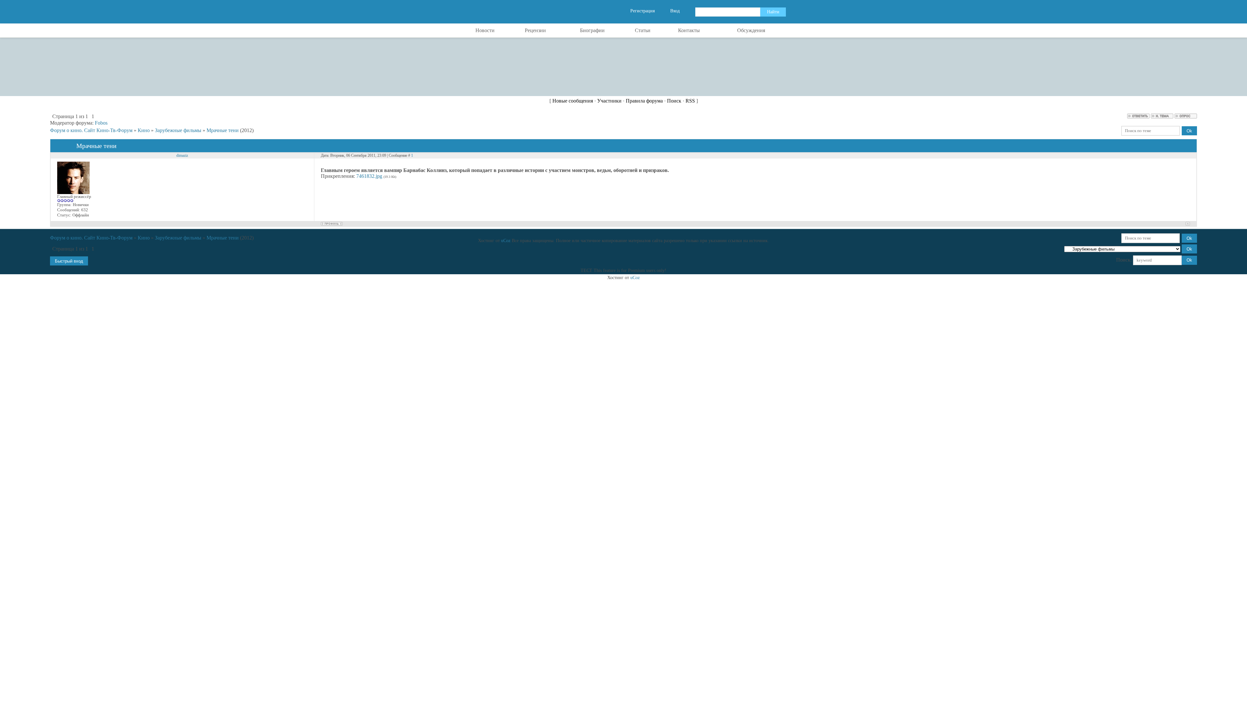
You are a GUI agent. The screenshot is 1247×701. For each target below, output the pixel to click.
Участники (609, 101)
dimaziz (182, 155)
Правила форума (644, 101)
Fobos (101, 123)
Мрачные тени (223, 130)
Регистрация (642, 10)
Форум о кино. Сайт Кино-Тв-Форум (91, 130)
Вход (675, 10)
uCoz (505, 240)
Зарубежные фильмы (178, 130)
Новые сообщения (572, 101)
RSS (690, 101)
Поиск (674, 101)
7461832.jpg (369, 176)
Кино (144, 130)
